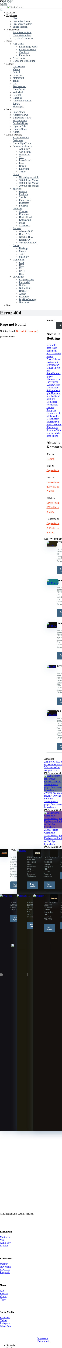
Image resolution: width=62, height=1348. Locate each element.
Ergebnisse (11, 15)
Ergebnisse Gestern (22, 24)
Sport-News (19, 112)
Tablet (22, 254)
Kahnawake (25, 220)
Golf (15, 83)
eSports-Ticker (20, 126)
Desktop (23, 248)
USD (21, 265)
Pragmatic (5, 1272)
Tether (22, 171)
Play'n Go (5, 1269)
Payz (21, 163)
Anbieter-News (20, 114)
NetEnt (22, 285)
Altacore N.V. (26, 231)
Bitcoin (22, 166)
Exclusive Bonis (21, 137)
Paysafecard (25, 160)
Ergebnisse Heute (21, 21)
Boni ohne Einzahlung (24, 60)
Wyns (13, 849)
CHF (21, 268)
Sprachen (17, 188)
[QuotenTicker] (15, 7)
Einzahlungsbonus (28, 46)
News (9, 109)
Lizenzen (17, 208)
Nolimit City (25, 288)
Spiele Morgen (20, 26)
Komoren (24, 214)
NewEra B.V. (26, 237)
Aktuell (16, 131)
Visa (21, 157)
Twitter (3, 1320)
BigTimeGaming (27, 299)
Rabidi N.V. (25, 239)
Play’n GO (24, 282)
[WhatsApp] (1, 4)
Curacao (23, 211)
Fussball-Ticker (20, 123)
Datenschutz (43, 1341)
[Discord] (5, 4)
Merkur (3, 1263)
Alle (2, 1290)
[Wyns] (4, 856)
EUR (21, 262)
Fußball (16, 72)
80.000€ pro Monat (28, 183)
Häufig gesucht (14, 134)
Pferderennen (19, 86)
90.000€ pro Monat (28, 180)
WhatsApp (5, 1326)
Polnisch (23, 205)
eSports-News (20, 129)
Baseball (17, 95)
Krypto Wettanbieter (23, 38)
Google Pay (25, 151)
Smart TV (24, 256)
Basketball (18, 75)
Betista (30, 849)
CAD (22, 271)
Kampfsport (19, 89)
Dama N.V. (25, 234)
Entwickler (18, 276)
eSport (3, 1296)
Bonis (9, 41)
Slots (8, 305)
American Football (22, 100)
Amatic (22, 293)
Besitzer (17, 228)
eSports (16, 69)
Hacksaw (23, 291)
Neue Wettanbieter (22, 35)
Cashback (24, 52)
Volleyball (18, 92)
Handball (17, 97)
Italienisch (24, 202)
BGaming (24, 296)
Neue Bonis (19, 58)
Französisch (25, 200)
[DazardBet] (54, 901)
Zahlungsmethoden (22, 146)
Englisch (23, 194)
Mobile (22, 251)
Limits (16, 174)
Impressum (42, 1338)
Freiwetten (24, 55)
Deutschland (25, 217)
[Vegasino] (37, 856)
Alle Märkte (19, 66)
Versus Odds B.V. (28, 242)
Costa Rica (24, 225)
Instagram (5, 1323)
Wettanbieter (12, 29)
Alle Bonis (18, 43)
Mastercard (24, 154)
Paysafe (4, 1245)
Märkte (10, 63)
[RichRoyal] (54, 856)
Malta (22, 222)
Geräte (16, 245)
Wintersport (18, 106)
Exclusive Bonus (27, 49)
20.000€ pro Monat (28, 185)
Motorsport (18, 78)
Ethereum (24, 168)
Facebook (5, 1317)
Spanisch (23, 197)
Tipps (3, 1299)
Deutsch (23, 191)
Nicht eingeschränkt (29, 177)
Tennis (16, 80)
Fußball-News (20, 120)
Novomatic (5, 1266)
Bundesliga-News (22, 117)
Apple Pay (24, 149)
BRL (21, 273)
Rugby (16, 103)
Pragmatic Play (26, 279)
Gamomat (24, 302)
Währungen (18, 259)
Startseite (10, 12)
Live (15, 18)
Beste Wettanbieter (22, 32)
